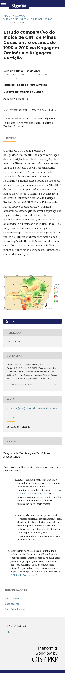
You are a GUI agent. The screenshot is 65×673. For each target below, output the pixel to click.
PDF (11, 321)
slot (9, 632)
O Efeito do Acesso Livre (23, 575)
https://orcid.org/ (10, 78)
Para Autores (12, 603)
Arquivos (19, 15)
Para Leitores (12, 598)
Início (7, 15)
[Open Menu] (3, 3)
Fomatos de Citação (20, 384)
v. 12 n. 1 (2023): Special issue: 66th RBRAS (27, 19)
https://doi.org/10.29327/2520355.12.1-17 (33, 109)
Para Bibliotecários (15, 608)
